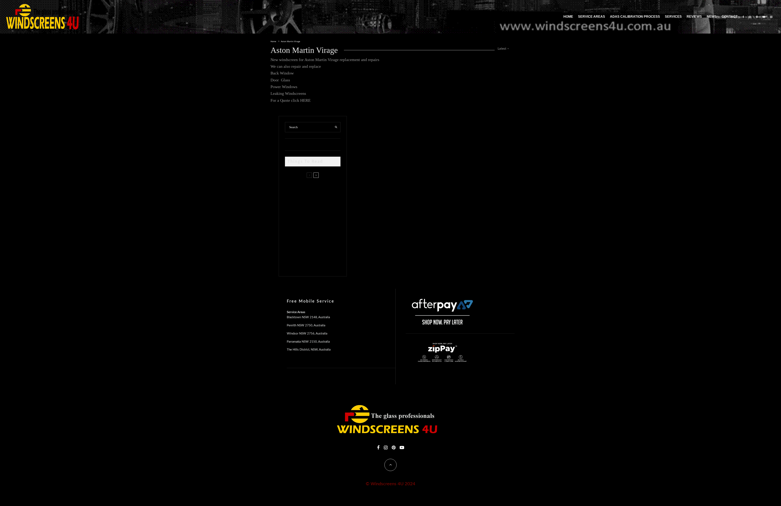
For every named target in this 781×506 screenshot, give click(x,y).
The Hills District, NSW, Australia (309, 349)
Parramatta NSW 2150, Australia (308, 341)
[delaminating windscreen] (291, 244)
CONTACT (730, 16)
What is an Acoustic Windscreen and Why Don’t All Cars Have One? (320, 262)
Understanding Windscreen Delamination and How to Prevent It (319, 243)
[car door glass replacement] (291, 188)
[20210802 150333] (291, 225)
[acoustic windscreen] (291, 263)
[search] (336, 127)
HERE (305, 100)
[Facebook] (743, 17)
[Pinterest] (756, 17)
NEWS (712, 16)
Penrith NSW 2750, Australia (306, 325)
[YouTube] (764, 17)
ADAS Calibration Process (635, 16)
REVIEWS (694, 16)
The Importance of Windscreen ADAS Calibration (314, 224)
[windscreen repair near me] (291, 206)
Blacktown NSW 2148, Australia (308, 317)
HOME (568, 16)
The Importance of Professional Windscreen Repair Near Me (317, 206)
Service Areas (591, 16)
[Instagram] (749, 17)
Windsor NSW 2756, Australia (307, 333)
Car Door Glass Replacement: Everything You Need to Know (321, 187)
